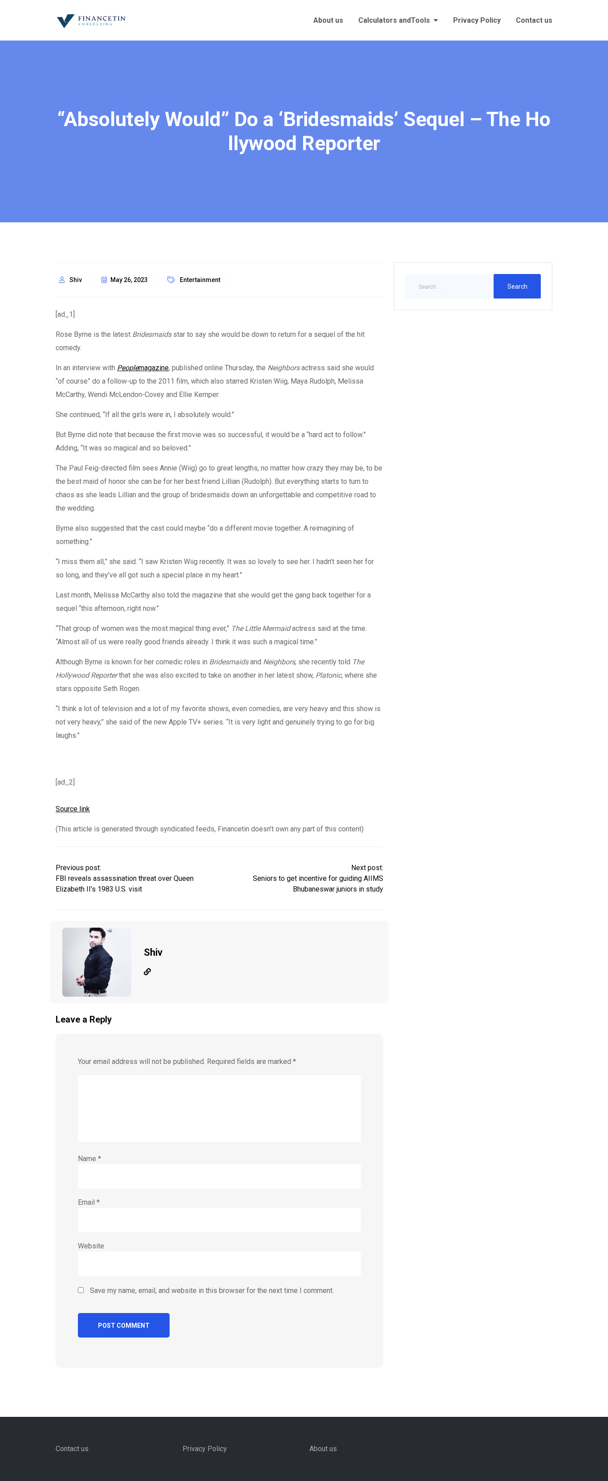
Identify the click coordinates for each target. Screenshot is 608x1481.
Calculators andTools (394, 20)
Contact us (534, 20)
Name (89, 1158)
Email (89, 1202)
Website (91, 1246)
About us (328, 20)
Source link (73, 809)
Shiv (75, 279)
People (127, 368)
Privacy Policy (477, 20)
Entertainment (200, 279)
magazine (153, 368)
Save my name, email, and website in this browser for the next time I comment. (212, 1290)
